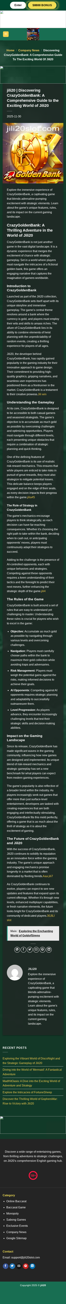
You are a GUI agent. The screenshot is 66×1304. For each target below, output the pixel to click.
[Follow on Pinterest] (25, 1266)
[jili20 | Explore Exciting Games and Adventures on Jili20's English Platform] (33, 34)
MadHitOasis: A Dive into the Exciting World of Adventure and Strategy (31, 1083)
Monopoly (12, 1213)
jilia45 (31, 497)
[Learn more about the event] (33, 19)
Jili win (42, 394)
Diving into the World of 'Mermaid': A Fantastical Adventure (32, 1072)
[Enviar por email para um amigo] (36, 950)
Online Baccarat (16, 1201)
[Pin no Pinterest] (42, 950)
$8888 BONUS (42, 5)
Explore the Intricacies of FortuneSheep (27, 1092)
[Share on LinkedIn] (49, 950)
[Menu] (6, 34)
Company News (28, 50)
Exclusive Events (17, 1225)
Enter (18, 5)
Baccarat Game (16, 1207)
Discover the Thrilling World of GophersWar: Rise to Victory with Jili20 (30, 1101)
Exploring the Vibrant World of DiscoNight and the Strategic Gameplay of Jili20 (31, 1061)
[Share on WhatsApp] (17, 950)
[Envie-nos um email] (19, 1266)
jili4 (43, 591)
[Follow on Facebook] (5, 1266)
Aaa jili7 (48, 876)
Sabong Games (16, 1219)
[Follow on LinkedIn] (32, 1266)
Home (10, 50)
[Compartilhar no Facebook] (23, 950)
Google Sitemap (16, 1238)
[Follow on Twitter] (12, 1266)
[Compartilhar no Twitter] (30, 950)
